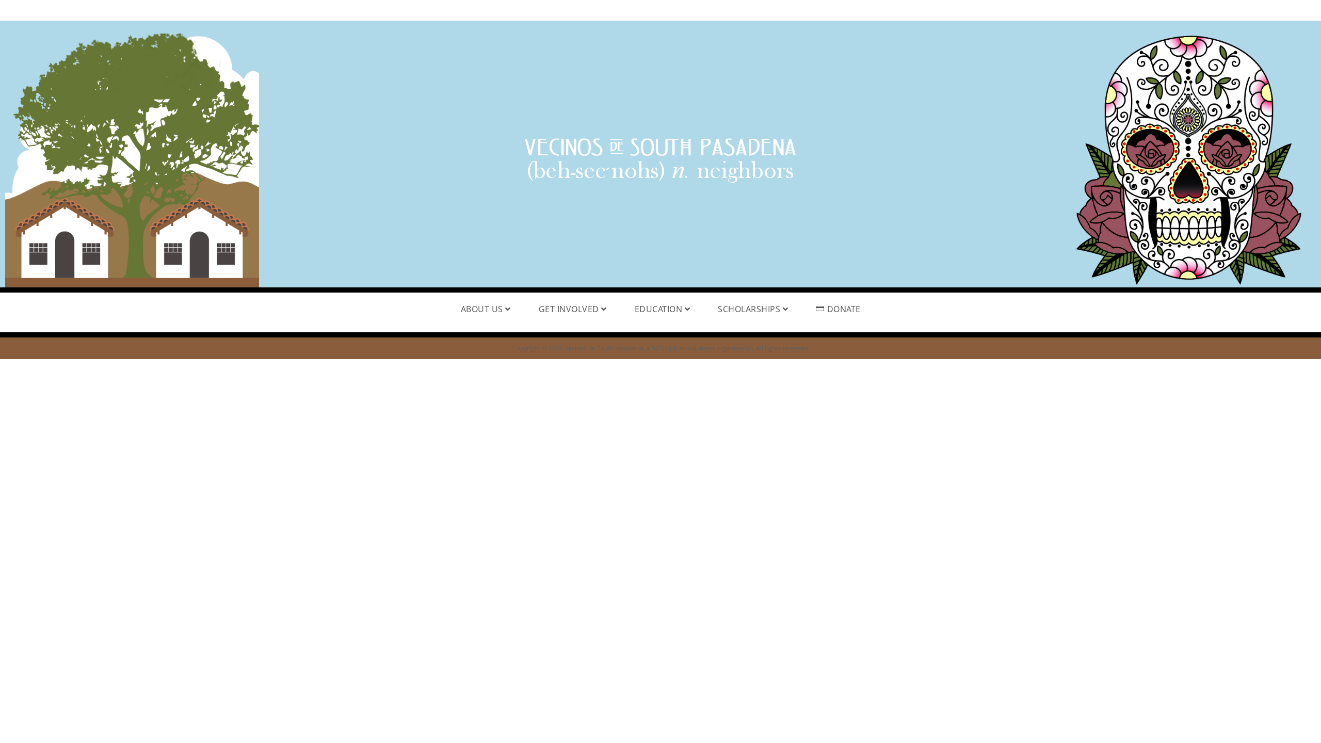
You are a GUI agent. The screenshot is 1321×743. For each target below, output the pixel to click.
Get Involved (570, 309)
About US (483, 309)
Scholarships (750, 309)
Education (660, 309)
